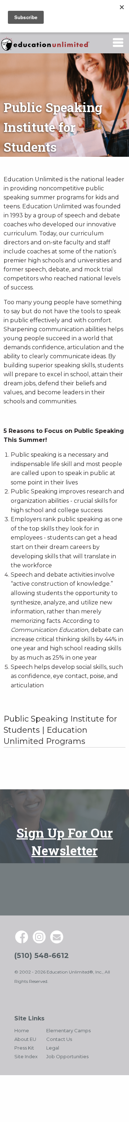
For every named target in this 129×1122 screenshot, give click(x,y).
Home (21, 1030)
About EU (25, 1039)
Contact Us (59, 1039)
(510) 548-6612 (41, 955)
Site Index (26, 1056)
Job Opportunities (67, 1056)
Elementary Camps (68, 1030)
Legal (52, 1048)
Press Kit (24, 1048)
